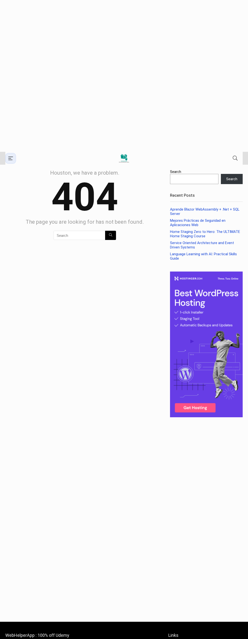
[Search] (235, 158)
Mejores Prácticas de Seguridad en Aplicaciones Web (197, 222)
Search (175, 172)
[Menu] (10, 158)
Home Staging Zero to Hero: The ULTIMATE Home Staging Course (205, 234)
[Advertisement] (124, 76)
